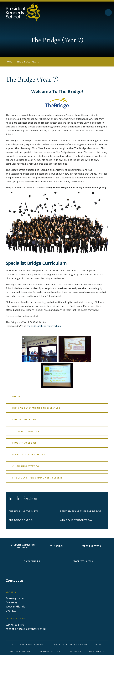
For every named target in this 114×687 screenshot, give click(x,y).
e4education (81, 644)
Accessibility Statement (20, 652)
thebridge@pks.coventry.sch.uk (44, 325)
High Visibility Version (49, 652)
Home (9, 61)
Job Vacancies (31, 561)
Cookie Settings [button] (96, 652)
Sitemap (98, 644)
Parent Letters (91, 546)
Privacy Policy (74, 652)
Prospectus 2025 (83, 561)
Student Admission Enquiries (23, 546)
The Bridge (57, 546)
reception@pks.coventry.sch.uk (26, 629)
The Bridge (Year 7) (28, 61)
